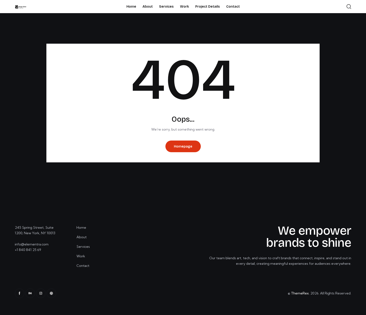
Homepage (183, 146)
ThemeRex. (300, 293)
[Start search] (349, 6)
